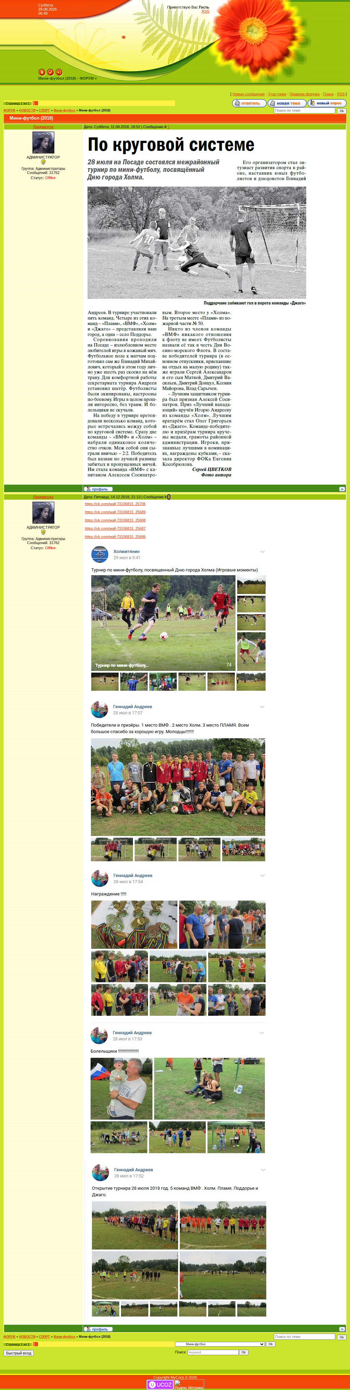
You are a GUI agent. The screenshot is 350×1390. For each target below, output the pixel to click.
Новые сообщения (248, 94)
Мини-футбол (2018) (94, 110)
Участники (277, 94)
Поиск (328, 94)
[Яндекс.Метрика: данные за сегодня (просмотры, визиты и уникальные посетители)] (189, 1384)
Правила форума (305, 94)
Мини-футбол (64, 110)
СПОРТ (44, 110)
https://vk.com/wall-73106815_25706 (115, 504)
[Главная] (42, 71)
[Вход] (59, 71)
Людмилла (43, 127)
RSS (205, 11)
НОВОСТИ (27, 110)
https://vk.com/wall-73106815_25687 (115, 528)
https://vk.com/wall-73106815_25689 (115, 512)
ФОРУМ (9, 110)
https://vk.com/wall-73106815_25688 (115, 520)
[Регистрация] (50, 71)
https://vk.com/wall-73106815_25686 (115, 537)
